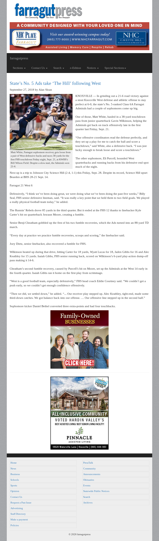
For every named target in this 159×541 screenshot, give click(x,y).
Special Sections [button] (114, 67)
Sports (13, 485)
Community (89, 468)
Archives (87, 502)
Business (15, 474)
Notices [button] (92, 67)
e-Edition (75, 67)
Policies (14, 525)
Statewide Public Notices (96, 491)
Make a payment (19, 519)
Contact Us (16, 497)
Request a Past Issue (20, 502)
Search (86, 497)
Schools (14, 480)
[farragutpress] (79, 11)
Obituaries (88, 480)
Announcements (91, 474)
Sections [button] (18, 67)
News (13, 468)
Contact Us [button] (38, 67)
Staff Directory (18, 514)
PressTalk (88, 462)
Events (86, 485)
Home (13, 462)
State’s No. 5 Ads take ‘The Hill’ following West (55, 83)
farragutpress (19, 58)
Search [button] (57, 67)
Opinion (14, 491)
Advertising (16, 508)
